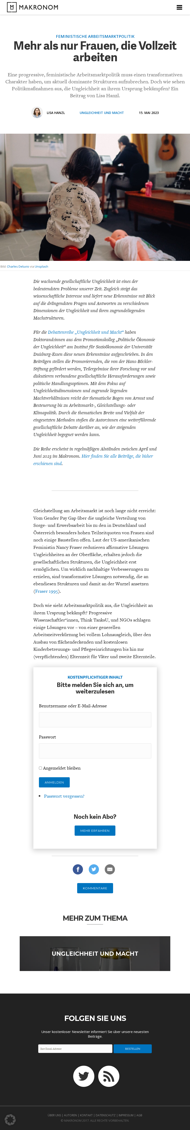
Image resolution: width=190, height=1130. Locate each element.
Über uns (54, 1115)
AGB (139, 1115)
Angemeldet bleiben (62, 768)
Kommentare (95, 888)
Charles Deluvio (18, 266)
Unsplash (41, 266)
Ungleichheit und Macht (102, 112)
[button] (10, 1120)
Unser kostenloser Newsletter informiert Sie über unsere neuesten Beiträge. (95, 1034)
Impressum (126, 1115)
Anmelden (54, 782)
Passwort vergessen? (64, 796)
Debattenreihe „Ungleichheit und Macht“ (86, 332)
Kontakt (86, 1115)
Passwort (47, 737)
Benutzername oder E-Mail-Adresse (73, 706)
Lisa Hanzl (56, 112)
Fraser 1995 (46, 591)
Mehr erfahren (95, 830)
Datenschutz (106, 1115)
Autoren (70, 1115)
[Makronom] (31, 9)
